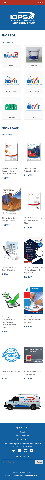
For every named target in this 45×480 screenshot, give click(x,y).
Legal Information (22, 435)
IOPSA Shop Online (16, 476)
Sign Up (39, 462)
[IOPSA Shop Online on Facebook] (19, 451)
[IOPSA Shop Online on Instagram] (25, 451)
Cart (41, 3)
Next (42, 402)
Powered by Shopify (31, 476)
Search (22, 432)
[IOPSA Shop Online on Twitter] (13, 451)
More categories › (8, 42)
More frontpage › (7, 134)
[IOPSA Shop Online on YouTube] (31, 451)
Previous (3, 402)
